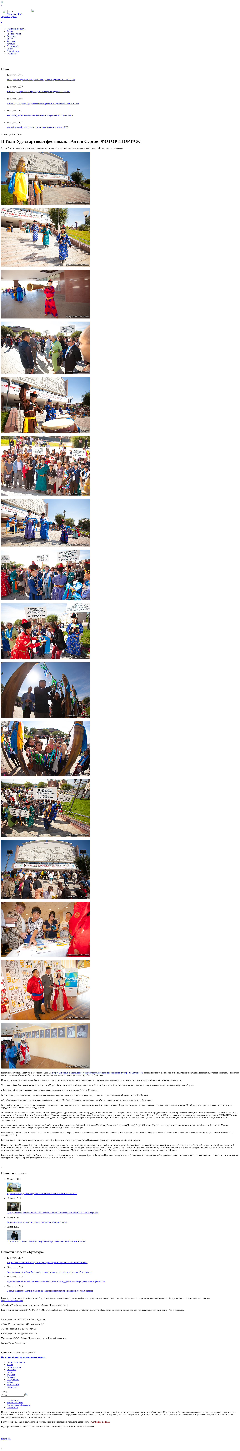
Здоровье (11, 41)
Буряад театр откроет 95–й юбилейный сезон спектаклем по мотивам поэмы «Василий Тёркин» (52, 1212)
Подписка (6, 1439)
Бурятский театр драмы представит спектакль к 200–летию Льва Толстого (42, 1193)
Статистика (12, 1407)
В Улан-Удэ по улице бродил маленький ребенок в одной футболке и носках (43, 103)
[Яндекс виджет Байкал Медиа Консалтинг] (120, 24)
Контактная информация (18, 1405)
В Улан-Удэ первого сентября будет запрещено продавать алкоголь (38, 91)
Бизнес (10, 31)
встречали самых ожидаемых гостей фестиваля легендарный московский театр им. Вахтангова (97, 1073)
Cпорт (10, 39)
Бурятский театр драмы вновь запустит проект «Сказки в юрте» (37, 1222)
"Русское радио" (9, 16)
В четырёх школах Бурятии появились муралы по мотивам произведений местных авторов (50, 1291)
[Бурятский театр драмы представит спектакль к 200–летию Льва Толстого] (14, 1191)
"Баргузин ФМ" (14, 14)
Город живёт (13, 46)
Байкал (10, 49)
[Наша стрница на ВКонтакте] (120, 19)
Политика (11, 54)
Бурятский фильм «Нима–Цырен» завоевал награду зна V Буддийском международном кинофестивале (56, 1281)
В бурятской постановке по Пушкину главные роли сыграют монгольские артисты (46, 1241)
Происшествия (14, 34)
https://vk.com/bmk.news (12, 1300)
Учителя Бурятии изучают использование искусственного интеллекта (40, 115)
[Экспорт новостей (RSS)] (120, 21)
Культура (11, 44)
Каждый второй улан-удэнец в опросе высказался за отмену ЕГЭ (37, 127)
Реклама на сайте (15, 1402)
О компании (12, 1400)
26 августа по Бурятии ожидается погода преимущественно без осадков (41, 79)
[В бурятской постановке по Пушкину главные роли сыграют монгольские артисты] (14, 1239)
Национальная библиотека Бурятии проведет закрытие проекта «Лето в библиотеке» (47, 1262)
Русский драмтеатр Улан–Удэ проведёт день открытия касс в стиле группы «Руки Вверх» (49, 1272)
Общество (11, 36)
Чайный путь (13, 51)
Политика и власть (16, 29)
